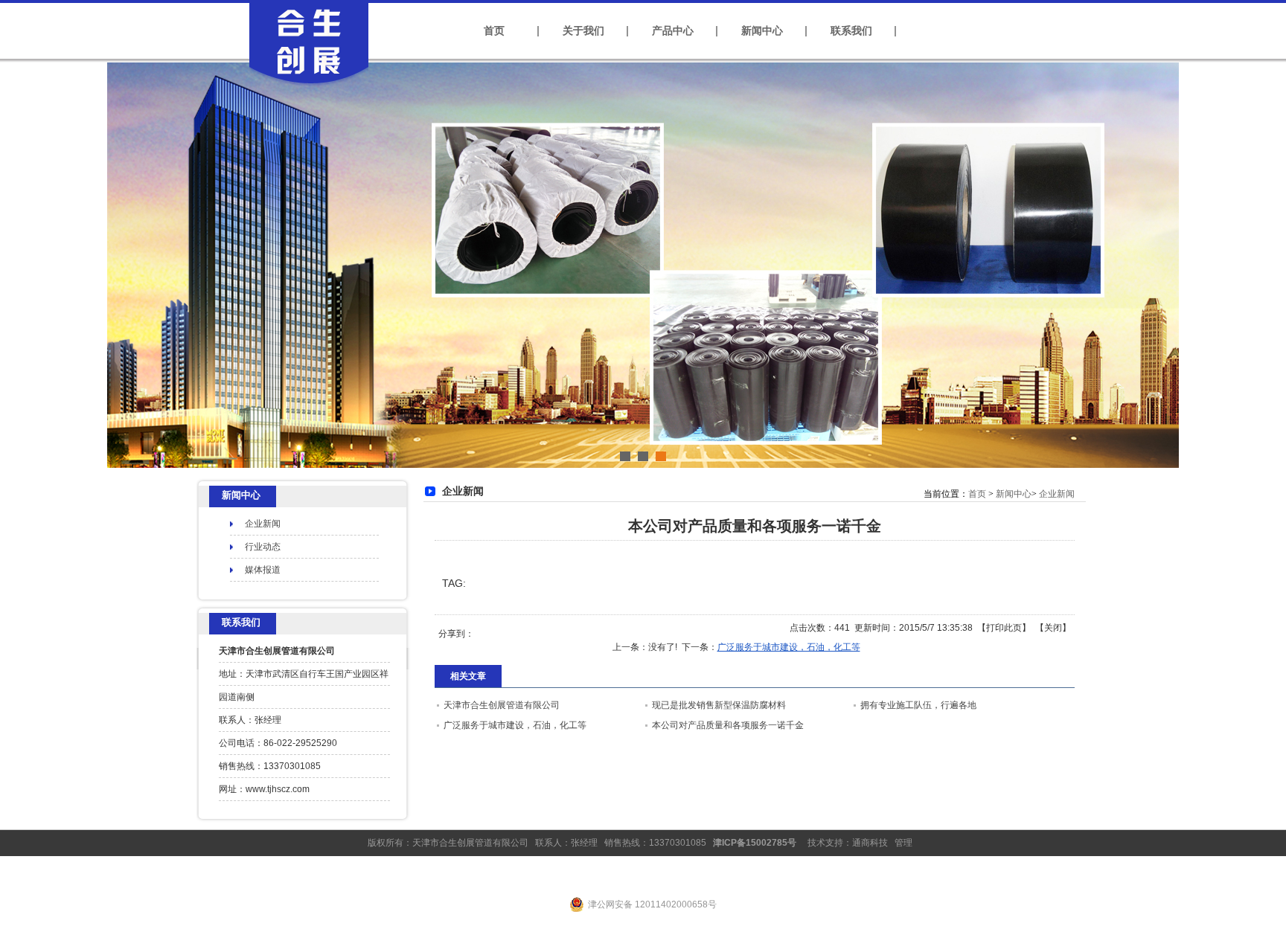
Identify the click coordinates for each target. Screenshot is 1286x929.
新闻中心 (1013, 494)
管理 (903, 843)
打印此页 (1004, 628)
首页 (977, 494)
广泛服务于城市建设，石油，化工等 (788, 647)
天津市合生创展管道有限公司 (502, 705)
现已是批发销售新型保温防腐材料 (719, 705)
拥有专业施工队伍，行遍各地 (918, 705)
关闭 (1053, 628)
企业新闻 (1057, 494)
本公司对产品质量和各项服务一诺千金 (728, 725)
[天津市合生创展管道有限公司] (308, 87)
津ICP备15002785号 (754, 843)
